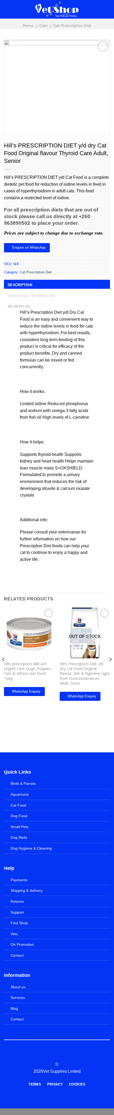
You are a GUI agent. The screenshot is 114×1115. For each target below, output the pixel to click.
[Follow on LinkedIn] (67, 1055)
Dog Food (19, 816)
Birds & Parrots (23, 783)
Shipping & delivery (27, 890)
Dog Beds (19, 837)
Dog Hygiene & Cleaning (31, 848)
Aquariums (20, 794)
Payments (19, 880)
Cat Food (18, 805)
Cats (43, 25)
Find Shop (19, 923)
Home (28, 25)
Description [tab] (20, 285)
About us (18, 987)
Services (18, 997)
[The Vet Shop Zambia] (57, 9)
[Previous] (3, 670)
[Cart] (104, 9)
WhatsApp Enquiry (26, 691)
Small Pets (19, 827)
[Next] (110, 670)
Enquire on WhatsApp (29, 247)
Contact (17, 955)
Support (17, 912)
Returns (17, 901)
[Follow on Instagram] (54, 1055)
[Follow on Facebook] (47, 1055)
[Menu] (9, 9)
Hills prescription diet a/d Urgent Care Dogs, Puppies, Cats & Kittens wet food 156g (28, 671)
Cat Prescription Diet (72, 25)
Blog (14, 1008)
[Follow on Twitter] (60, 1055)
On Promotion (22, 944)
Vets (14, 934)
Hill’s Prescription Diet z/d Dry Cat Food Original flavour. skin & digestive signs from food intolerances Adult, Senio (85, 674)
